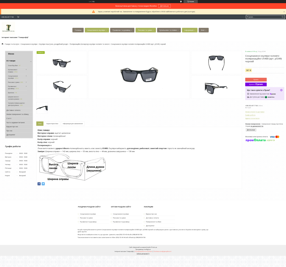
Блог (203, 30)
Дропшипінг (10, 135)
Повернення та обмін (153, 222)
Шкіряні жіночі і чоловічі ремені (13, 98)
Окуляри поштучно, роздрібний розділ (53, 44)
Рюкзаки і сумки (13, 82)
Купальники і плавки (12, 71)
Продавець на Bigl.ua (143, 249)
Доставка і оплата (13, 110)
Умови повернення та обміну (17, 114)
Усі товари (10, 61)
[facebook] (39, 183)
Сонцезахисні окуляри (96, 30)
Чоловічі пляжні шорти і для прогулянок (16, 104)
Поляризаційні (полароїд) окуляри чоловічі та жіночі (89, 44)
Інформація (188, 30)
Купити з (252, 84)
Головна (78, 30)
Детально (164, 6)
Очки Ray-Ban (13, 65)
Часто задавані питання (15, 122)
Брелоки (11, 93)
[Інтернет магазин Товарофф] (8, 28)
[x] (43, 183)
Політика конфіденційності (162, 251)
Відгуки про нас (12, 126)
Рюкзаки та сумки (145, 30)
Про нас (9, 131)
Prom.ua (154, 247)
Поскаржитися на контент (143, 251)
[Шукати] (283, 17)
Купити (256, 79)
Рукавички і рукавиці (12, 87)
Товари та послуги (12, 44)
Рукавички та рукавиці (121, 30)
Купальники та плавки (168, 30)
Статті (8, 118)
